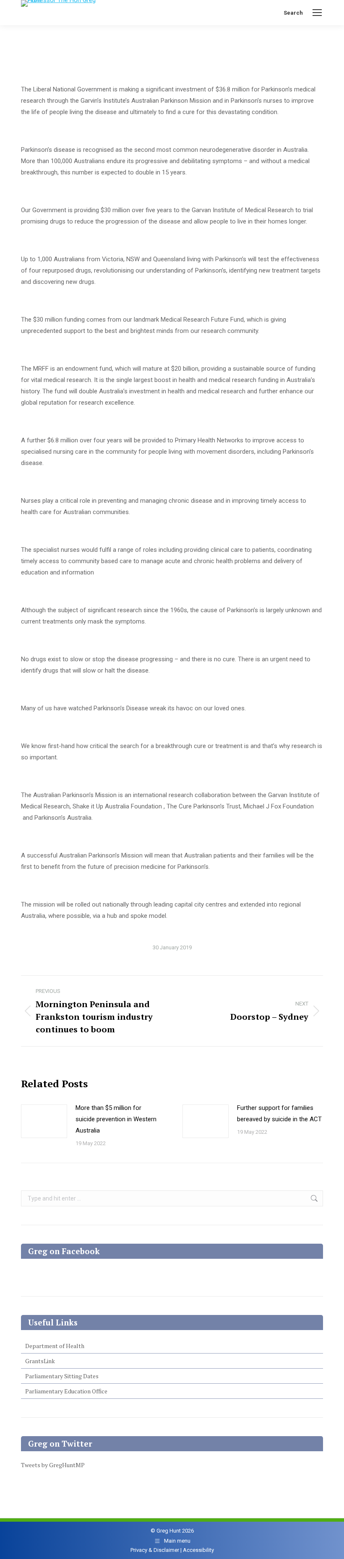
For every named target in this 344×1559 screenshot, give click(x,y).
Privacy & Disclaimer (154, 1550)
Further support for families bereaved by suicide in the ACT (279, 1113)
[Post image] (44, 1121)
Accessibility (198, 1550)
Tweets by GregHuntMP (53, 1465)
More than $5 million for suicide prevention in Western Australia (116, 1119)
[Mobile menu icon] (317, 12)
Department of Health (54, 1346)
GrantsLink (40, 1361)
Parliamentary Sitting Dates (62, 1376)
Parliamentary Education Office (66, 1391)
